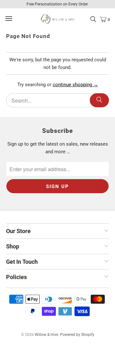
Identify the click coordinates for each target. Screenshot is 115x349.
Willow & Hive (46, 334)
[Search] (99, 100)
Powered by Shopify (77, 334)
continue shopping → (75, 84)
